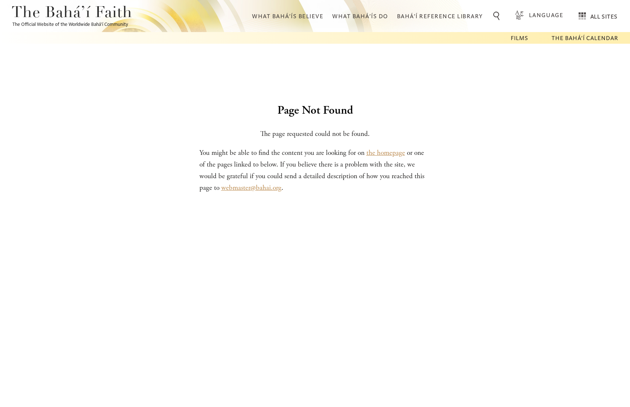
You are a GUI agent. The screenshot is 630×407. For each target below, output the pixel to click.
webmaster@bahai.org (251, 187)
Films (519, 38)
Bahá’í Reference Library (440, 16)
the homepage (385, 152)
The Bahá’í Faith (72, 13)
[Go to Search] (497, 16)
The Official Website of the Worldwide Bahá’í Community (70, 24)
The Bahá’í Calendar (585, 38)
